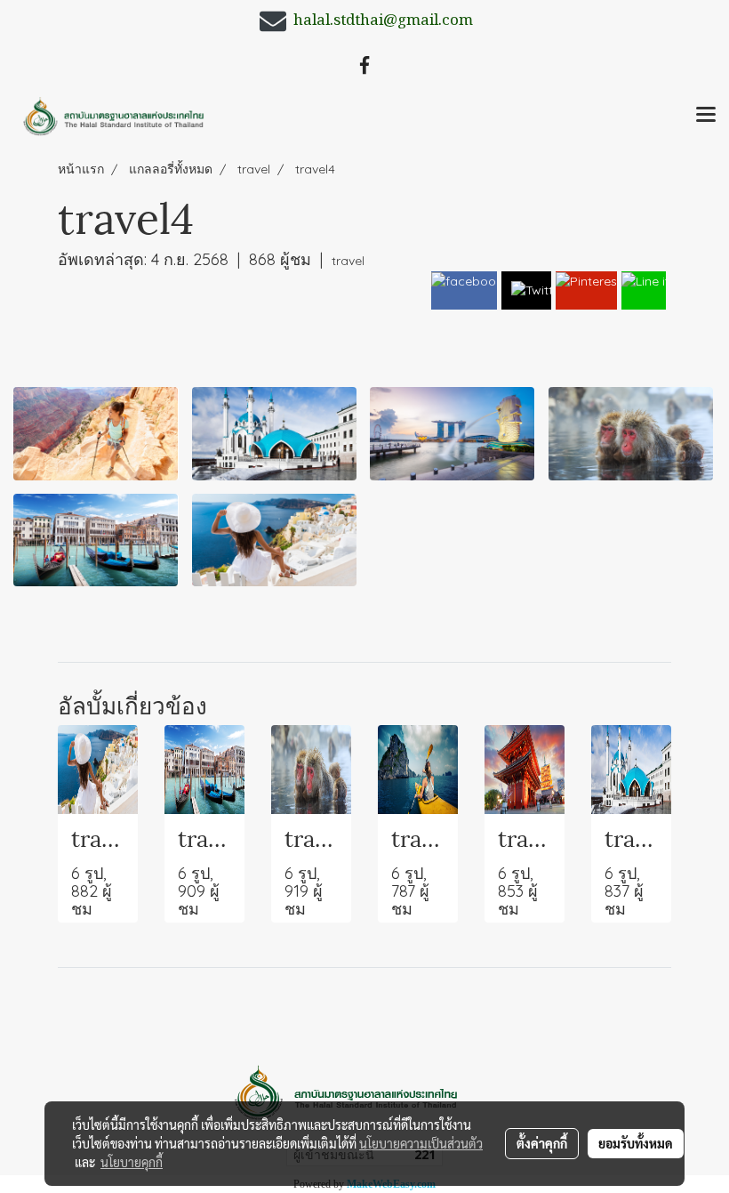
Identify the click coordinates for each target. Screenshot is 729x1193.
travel (348, 261)
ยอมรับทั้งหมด (635, 1143)
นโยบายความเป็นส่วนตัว (421, 1143)
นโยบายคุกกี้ (131, 1162)
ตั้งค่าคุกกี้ (542, 1143)
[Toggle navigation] (705, 116)
